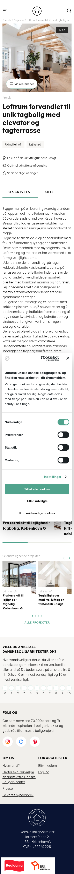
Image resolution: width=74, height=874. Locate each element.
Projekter (19, 20)
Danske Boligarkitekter (37, 11)
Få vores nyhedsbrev (18, 795)
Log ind (43, 772)
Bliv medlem (47, 765)
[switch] (60, 434)
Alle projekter (37, 623)
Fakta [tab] (48, 192)
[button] (69, 556)
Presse (7, 788)
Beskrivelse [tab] (20, 192)
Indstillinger (52, 476)
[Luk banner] (67, 358)
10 (69, 693)
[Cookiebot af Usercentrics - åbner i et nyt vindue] (43, 358)
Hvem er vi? (11, 765)
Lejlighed (35, 145)
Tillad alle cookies (37, 489)
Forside (6, 20)
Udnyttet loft (13, 145)
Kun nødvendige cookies (37, 513)
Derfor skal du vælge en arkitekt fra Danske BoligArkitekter (19, 777)
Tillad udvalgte (37, 501)
